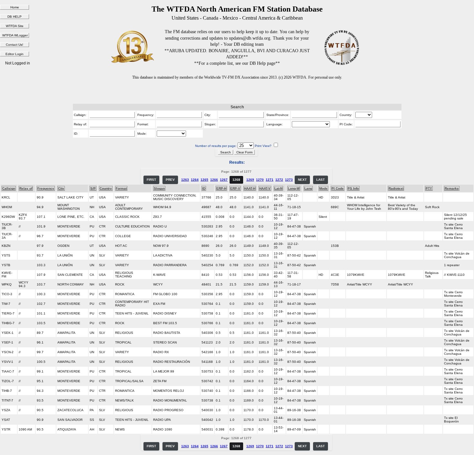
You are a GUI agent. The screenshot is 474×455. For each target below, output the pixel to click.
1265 (204, 179)
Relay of (25, 188)
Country (106, 188)
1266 (214, 179)
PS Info (353, 188)
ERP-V (235, 188)
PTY (429, 188)
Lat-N (278, 188)
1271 (269, 179)
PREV (170, 179)
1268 (236, 179)
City (61, 188)
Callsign (8, 188)
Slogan (159, 188)
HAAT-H (249, 188)
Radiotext (396, 188)
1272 (279, 179)
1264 (195, 179)
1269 (250, 179)
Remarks (452, 188)
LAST (320, 179)
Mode (323, 188)
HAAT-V (265, 188)
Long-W (294, 188)
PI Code (337, 188)
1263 (185, 179)
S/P (93, 188)
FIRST (151, 179)
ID (203, 188)
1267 (224, 179)
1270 (260, 179)
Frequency (45, 188)
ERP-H (221, 188)
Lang (308, 188)
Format (121, 188)
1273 (289, 179)
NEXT (302, 179)
